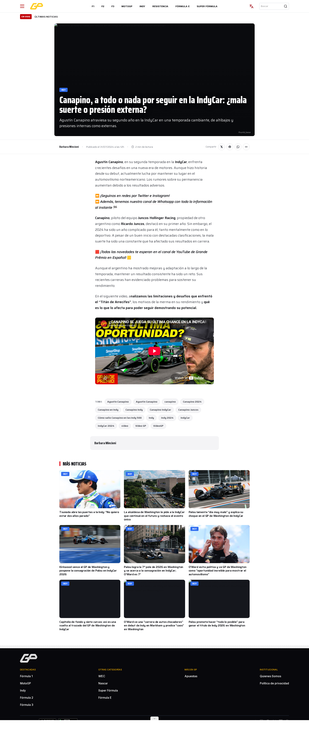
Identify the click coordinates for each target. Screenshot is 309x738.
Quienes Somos (270, 676)
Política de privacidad (274, 683)
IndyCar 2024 (106, 426)
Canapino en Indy (108, 410)
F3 (112, 6)
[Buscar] (285, 6)
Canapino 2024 (192, 402)
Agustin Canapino (118, 402)
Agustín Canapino (146, 402)
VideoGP (158, 426)
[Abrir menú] (22, 6)
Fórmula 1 (26, 676)
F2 (102, 6)
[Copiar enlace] (246, 146)
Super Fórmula (207, 6)
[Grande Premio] (36, 6)
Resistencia (160, 6)
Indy (142, 6)
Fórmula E (182, 6)
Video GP (140, 426)
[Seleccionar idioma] (251, 6)
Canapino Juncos (188, 410)
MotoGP (126, 6)
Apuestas (191, 676)
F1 (93, 6)
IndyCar (185, 418)
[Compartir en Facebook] (229, 146)
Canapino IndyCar (160, 410)
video (124, 426)
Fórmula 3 (26, 705)
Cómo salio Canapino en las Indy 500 (120, 418)
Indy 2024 (167, 418)
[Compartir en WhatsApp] (238, 146)
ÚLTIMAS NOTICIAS (46, 16)
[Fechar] (154, 718)
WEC (101, 676)
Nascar (103, 683)
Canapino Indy (134, 410)
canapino (170, 402)
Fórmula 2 (26, 697)
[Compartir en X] (221, 146)
